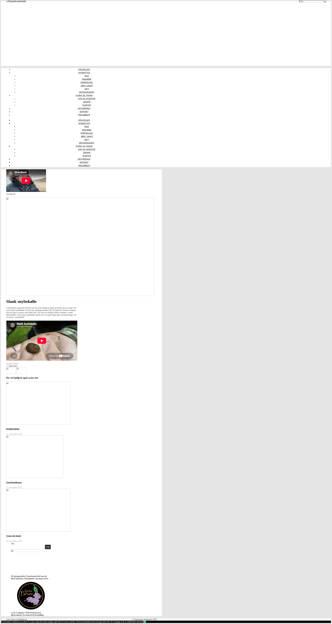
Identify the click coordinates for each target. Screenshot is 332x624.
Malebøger (84, 115)
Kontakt (84, 111)
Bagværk (86, 79)
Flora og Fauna (84, 95)
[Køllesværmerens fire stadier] (21, 373)
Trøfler (16, 363)
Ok (144, 622)
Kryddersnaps (86, 92)
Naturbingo (84, 108)
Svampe (87, 102)
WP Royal (22, 619)
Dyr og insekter (86, 98)
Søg (12, 543)
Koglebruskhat (12, 429)
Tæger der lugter (13, 536)
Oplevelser (84, 69)
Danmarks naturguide (11, 2)
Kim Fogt (13, 366)
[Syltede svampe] (11, 373)
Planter (86, 105)
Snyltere (9, 363)
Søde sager (87, 85)
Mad (86, 76)
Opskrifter (84, 72)
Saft (86, 89)
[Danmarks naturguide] (16, 1)
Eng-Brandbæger (14, 482)
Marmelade (87, 82)
